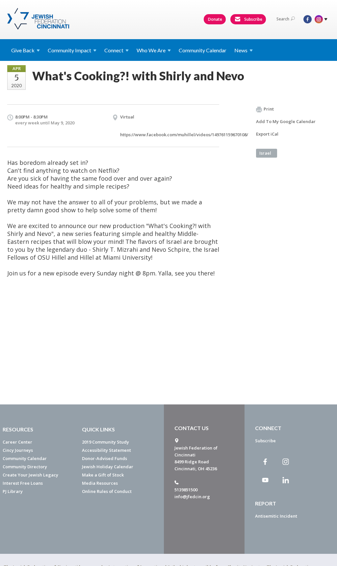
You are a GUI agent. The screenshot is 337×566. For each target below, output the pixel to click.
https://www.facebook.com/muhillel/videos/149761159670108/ (184, 135)
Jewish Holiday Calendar (107, 467)
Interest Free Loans (23, 483)
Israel (265, 153)
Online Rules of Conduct (107, 491)
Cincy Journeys (18, 450)
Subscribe (252, 19)
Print (269, 109)
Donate (215, 19)
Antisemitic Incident (276, 516)
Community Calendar (202, 50)
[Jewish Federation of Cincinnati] (39, 19)
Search (282, 19)
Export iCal (267, 134)
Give (23, 50)
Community (69, 50)
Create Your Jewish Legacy (30, 475)
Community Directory (25, 467)
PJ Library (13, 491)
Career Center (17, 442)
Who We (151, 50)
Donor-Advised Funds (104, 458)
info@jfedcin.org (192, 497)
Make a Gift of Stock (103, 475)
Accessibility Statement (106, 450)
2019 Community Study (105, 442)
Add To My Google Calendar (286, 121)
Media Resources (100, 483)
